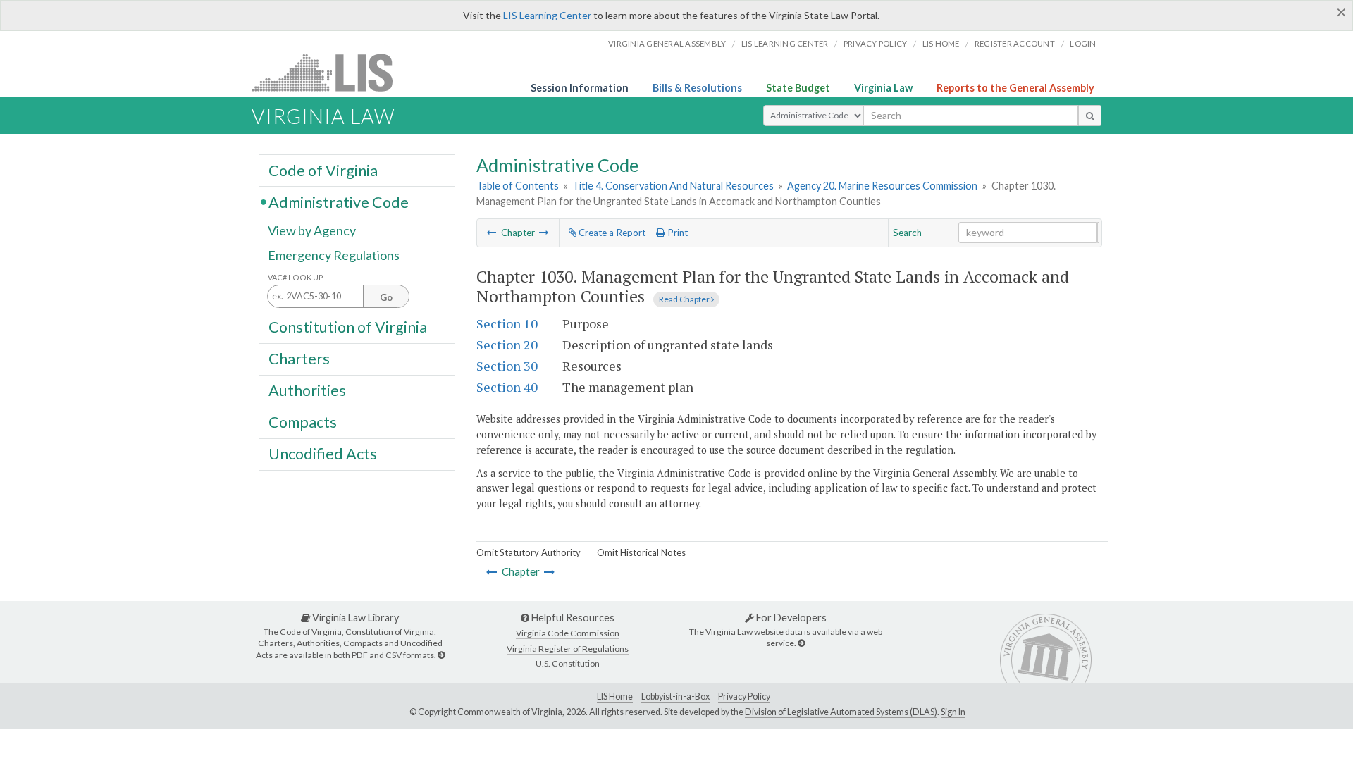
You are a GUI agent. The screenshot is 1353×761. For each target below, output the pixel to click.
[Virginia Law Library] (441, 655)
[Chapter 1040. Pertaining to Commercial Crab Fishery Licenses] (544, 232)
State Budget (798, 88)
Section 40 (507, 386)
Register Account (1015, 43)
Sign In (953, 712)
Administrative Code (338, 201)
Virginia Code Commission (567, 633)
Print (676, 232)
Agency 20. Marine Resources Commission (882, 186)
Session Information (580, 88)
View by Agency (312, 230)
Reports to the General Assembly (1015, 88)
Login (1083, 43)
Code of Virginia (323, 170)
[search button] (1089, 115)
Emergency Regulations (334, 255)
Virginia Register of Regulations (568, 648)
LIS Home (615, 696)
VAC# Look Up (295, 277)
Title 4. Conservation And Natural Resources (673, 186)
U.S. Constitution (568, 663)
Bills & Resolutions (697, 88)
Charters (299, 358)
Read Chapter (685, 299)
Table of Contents (517, 186)
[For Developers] (801, 643)
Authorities (307, 390)
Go (386, 297)
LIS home (941, 43)
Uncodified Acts (322, 454)
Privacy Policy (876, 43)
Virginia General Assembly (667, 43)
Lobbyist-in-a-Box (675, 696)
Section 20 (507, 344)
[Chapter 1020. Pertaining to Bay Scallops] (492, 232)
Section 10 (507, 323)
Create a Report (610, 232)
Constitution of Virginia (347, 326)
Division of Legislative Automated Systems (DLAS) (841, 712)
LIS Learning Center (547, 15)
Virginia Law (883, 88)
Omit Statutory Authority (528, 552)
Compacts (302, 422)
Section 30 (507, 365)
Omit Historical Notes (641, 552)
